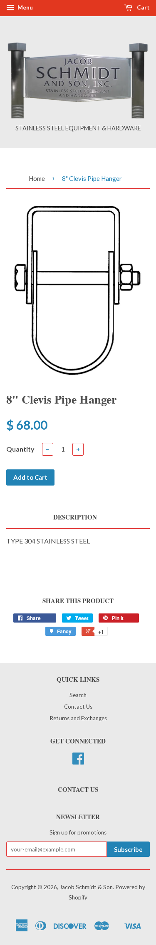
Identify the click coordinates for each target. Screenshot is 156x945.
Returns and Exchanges (78, 718)
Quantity (20, 449)
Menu (24, 7)
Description (75, 517)
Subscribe (128, 849)
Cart (143, 7)
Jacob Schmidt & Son (86, 887)
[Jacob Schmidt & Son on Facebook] (78, 761)
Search (78, 695)
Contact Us (78, 706)
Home (37, 178)
